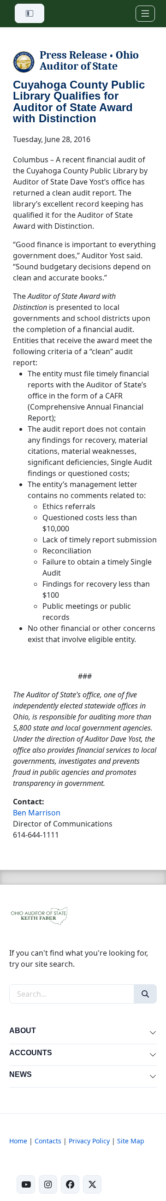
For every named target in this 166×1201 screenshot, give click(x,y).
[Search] (145, 994)
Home (18, 1140)
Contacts (48, 1140)
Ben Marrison (36, 813)
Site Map (130, 1140)
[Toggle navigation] (145, 14)
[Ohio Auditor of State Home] (38, 915)
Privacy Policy (89, 1140)
